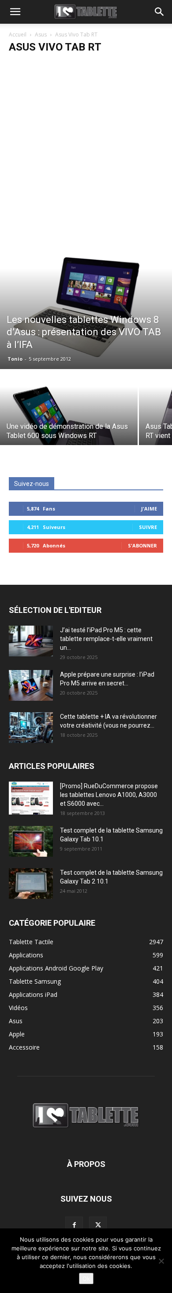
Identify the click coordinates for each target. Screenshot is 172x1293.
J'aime (149, 508)
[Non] (161, 1261)
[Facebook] (74, 1225)
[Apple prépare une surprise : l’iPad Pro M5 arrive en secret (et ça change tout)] (31, 685)
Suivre (148, 527)
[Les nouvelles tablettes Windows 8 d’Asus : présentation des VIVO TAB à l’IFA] (86, 304)
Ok (86, 1278)
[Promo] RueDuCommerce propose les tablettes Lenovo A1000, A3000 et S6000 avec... (109, 794)
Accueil (17, 34)
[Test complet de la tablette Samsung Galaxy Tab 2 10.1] (31, 883)
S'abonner (142, 545)
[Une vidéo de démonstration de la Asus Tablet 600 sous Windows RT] (69, 421)
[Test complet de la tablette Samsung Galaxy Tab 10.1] (31, 841)
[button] (15, 12)
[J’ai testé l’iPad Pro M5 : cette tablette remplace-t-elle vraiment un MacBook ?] (31, 641)
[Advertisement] (86, 150)
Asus (41, 34)
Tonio (14, 358)
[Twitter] (98, 1225)
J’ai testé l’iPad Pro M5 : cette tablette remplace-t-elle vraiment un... (106, 639)
